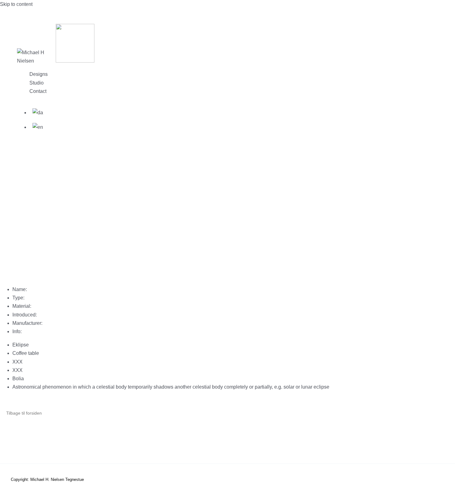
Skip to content (16, 4)
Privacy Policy (51, 440)
